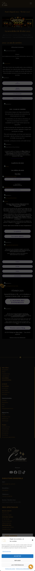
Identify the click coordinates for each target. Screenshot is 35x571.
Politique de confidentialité (22, 568)
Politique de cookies (10, 568)
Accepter (17, 556)
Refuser (17, 560)
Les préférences (17, 565)
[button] (32, 540)
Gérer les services (6, 551)
